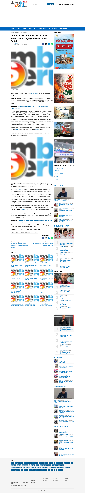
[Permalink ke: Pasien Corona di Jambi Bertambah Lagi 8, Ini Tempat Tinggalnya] (46, 272)
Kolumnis (67, 208)
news (22, 469)
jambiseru (19, 465)
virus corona (60, 469)
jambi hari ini (13, 465)
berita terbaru (35, 463)
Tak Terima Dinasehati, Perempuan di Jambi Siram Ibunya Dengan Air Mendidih (17, 304)
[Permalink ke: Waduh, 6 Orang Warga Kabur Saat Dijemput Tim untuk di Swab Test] (17, 285)
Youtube (56, 480)
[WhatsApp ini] (52, 44)
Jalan (16, 129)
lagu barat (28, 467)
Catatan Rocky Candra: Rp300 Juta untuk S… (66, 437)
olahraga (26, 469)
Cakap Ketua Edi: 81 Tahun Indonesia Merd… (66, 341)
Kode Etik (23, 479)
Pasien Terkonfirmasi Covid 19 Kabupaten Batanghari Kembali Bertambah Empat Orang (31, 264)
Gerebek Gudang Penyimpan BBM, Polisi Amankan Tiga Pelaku (46, 291)
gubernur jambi (67, 463)
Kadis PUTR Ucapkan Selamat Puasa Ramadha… (66, 366)
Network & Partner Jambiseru (36, 479)
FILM (56, 179)
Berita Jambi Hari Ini (27, 463)
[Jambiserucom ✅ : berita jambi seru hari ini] (19, 4)
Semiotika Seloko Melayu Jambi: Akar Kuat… (66, 412)
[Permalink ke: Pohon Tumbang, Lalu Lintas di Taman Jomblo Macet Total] (32, 285)
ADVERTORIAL (59, 168)
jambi (17, 232)
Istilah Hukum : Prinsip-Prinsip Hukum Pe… (66, 205)
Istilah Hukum (58, 186)
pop (49, 469)
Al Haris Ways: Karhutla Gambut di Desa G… (65, 261)
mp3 (59, 467)
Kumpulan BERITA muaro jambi (58, 465)
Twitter (55, 478)
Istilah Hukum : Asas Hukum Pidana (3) (65, 216)
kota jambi (33, 465)
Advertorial (58, 357)
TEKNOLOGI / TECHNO (61, 182)
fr (54, 463)
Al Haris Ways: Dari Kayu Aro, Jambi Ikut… (66, 249)
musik (63, 467)
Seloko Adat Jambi (59, 386)
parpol (36, 232)
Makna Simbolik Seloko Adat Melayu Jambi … (62, 402)
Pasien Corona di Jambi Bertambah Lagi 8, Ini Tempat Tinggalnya (46, 278)
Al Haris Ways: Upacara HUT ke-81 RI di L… (65, 255)
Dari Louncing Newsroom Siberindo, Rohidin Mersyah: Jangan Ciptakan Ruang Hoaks (17, 264)
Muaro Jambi (34, 93)
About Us (13, 477)
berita (22, 463)
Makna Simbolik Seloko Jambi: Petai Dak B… (66, 407)
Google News (14, 479)
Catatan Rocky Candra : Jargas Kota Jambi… (66, 443)
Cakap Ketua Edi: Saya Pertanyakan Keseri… (65, 353)
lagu (24, 467)
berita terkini (41, 463)
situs (52, 469)
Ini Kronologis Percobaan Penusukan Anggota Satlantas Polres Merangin (46, 304)
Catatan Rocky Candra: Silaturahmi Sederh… (64, 431)
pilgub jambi (38, 469)
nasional (18, 469)
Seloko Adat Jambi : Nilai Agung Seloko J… (66, 422)
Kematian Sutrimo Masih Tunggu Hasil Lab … (65, 297)
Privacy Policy (24, 482)
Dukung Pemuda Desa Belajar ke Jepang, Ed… (65, 287)
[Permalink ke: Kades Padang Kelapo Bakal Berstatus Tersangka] (17, 272)
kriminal (37, 465)
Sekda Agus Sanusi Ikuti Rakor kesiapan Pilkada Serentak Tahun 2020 (31, 304)
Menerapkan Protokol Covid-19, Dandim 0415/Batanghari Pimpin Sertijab (19, 244)
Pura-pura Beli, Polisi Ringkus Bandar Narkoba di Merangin (43, 243)
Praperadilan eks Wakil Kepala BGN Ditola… (65, 308)
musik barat (67, 467)
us (56, 469)
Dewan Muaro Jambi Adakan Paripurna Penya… (65, 372)
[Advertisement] (42, 17)
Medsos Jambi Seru (15, 485)
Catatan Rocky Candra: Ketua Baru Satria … (66, 449)
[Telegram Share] (49, 44)
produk (23, 209)
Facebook (46, 478)
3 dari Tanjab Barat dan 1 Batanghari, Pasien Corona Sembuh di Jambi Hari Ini (46, 264)
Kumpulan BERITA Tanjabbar (16, 467)
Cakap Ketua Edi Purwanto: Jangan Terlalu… (66, 336)
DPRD (20, 189)
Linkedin (46, 480)
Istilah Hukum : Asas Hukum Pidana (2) (65, 221)
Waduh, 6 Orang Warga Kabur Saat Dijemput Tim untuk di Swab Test (16, 291)
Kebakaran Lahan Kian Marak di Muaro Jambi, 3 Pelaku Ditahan (32, 278)
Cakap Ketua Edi (63, 300)
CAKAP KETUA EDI (59, 313)
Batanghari (17, 463)
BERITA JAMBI (59, 173)
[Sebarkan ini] (43, 44)
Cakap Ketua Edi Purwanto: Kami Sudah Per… (66, 303)
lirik (47, 467)
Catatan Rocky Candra (61, 426)
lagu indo (39, 467)
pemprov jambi (31, 469)
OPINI (56, 176)
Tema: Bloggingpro (47, 490)
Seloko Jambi (57, 400)
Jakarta (37, 129)
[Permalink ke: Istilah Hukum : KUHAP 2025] (64, 193)
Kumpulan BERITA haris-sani (45, 465)
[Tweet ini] (46, 44)
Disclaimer (23, 485)
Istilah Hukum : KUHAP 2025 (60, 200)
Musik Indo (13, 469)
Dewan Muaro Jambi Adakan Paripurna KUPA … (65, 382)
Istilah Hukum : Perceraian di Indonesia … (65, 211)
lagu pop (43, 467)
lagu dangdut (33, 467)
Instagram (66, 478)
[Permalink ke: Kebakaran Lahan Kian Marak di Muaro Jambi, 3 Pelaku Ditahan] (32, 272)
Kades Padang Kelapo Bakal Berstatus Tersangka (17, 277)
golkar (13, 232)
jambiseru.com (25, 465)
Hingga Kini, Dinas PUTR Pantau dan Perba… (66, 361)
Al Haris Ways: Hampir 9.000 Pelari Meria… (65, 267)
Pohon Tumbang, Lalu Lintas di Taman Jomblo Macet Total (32, 290)
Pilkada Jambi (44, 469)
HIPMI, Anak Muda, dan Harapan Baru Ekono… (66, 454)
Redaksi (33, 482)
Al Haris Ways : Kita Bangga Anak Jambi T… (66, 244)
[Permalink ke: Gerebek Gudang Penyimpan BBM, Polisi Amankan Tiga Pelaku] (46, 285)
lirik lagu (50, 467)
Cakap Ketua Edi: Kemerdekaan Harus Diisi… (66, 347)
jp (29, 465)
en (49, 463)
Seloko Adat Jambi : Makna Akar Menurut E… (66, 417)
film (52, 463)
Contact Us (24, 477)
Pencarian (50, 4)
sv (54, 469)
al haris (12, 463)
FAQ (32, 477)
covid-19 (46, 463)
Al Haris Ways (63, 240)
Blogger (65, 480)
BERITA (57, 171)
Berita (61, 285)
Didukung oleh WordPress (38, 490)
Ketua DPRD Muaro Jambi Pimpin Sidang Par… (65, 377)
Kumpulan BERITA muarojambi (26, 232)
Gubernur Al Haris (59, 463)
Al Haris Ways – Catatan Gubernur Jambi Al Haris (62, 226)
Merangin (55, 467)
